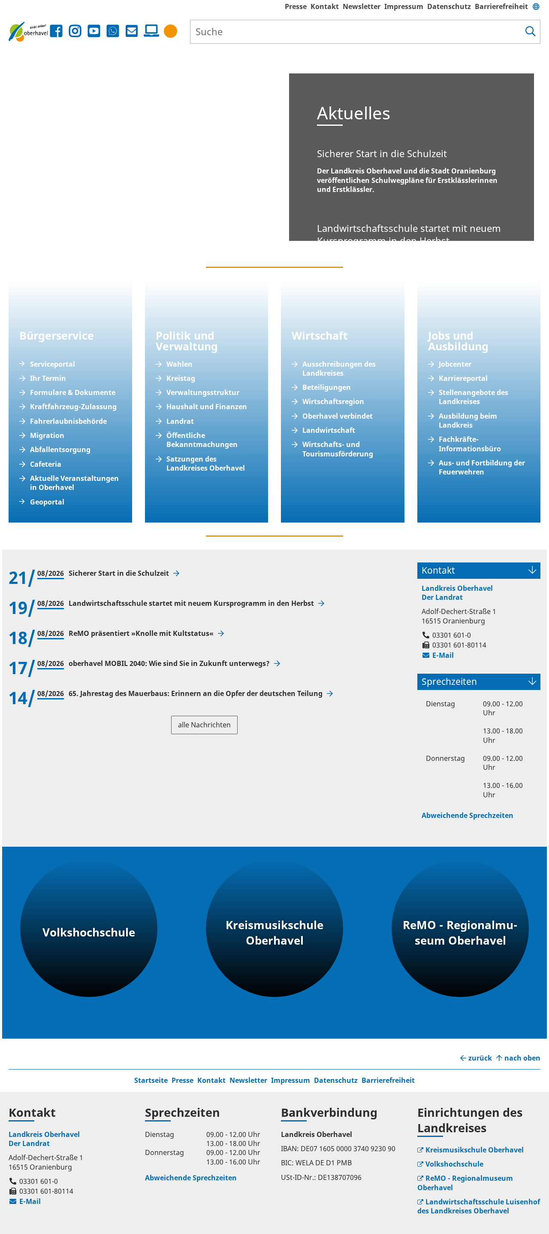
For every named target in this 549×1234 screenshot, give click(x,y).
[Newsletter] (131, 31)
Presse (296, 6)
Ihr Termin (48, 378)
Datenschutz (449, 6)
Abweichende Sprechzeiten (467, 815)
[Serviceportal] (149, 31)
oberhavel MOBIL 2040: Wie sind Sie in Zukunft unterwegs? (170, 663)
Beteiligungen (326, 387)
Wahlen (179, 364)
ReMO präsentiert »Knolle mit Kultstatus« (142, 633)
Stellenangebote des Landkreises (473, 397)
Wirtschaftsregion (333, 401)
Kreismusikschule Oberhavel (474, 1150)
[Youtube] (94, 31)
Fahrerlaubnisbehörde (68, 421)
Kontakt (325, 6)
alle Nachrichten (204, 724)
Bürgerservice (56, 335)
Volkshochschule (454, 1164)
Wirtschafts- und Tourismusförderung (337, 449)
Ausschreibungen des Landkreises (339, 369)
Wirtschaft (320, 335)
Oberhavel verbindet (337, 416)
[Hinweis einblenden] (170, 31)
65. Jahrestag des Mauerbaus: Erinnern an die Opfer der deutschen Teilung (196, 693)
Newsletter (361, 6)
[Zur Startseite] (28, 31)
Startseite (151, 1080)
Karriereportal (463, 378)
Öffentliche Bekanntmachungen (202, 440)
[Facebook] (56, 31)
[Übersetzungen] (536, 6)
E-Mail (438, 655)
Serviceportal (52, 364)
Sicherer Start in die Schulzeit (120, 573)
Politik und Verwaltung (187, 340)
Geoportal (47, 502)
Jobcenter (455, 364)
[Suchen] (530, 32)
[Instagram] (75, 31)
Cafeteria (45, 464)
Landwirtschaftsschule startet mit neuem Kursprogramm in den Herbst (192, 603)
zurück (480, 1058)
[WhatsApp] (112, 31)
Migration (47, 435)
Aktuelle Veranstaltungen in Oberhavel (74, 483)
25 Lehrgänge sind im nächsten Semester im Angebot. (409, 242)
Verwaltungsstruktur (202, 392)
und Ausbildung (458, 340)
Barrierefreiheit (501, 6)
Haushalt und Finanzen (206, 406)
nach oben (522, 1058)
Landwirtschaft (328, 430)
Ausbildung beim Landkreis (468, 421)
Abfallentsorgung (60, 449)
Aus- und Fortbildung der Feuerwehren (482, 468)
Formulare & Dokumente (72, 392)
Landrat (180, 421)
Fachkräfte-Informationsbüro (470, 444)
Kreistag (180, 378)
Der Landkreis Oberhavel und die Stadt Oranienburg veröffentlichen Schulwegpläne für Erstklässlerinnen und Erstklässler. (407, 170)
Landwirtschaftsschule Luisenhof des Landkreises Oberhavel (478, 1206)
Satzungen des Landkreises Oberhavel (205, 464)
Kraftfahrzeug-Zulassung (73, 406)
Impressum (403, 6)
